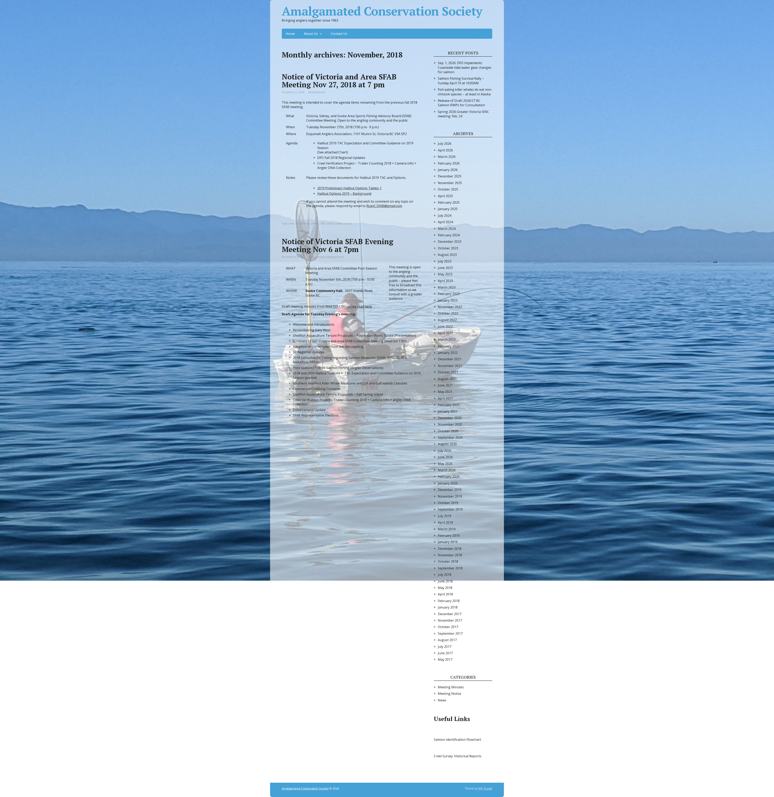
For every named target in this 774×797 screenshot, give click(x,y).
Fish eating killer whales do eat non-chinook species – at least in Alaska (465, 91)
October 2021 (448, 372)
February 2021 (449, 405)
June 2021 (445, 385)
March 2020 (447, 470)
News (442, 700)
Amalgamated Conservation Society (382, 11)
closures (303, 430)
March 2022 (447, 339)
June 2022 (445, 326)
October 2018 (448, 561)
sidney (330, 223)
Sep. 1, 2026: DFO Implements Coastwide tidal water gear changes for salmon (464, 67)
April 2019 (445, 522)
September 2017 (450, 633)
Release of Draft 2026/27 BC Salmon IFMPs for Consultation (461, 102)
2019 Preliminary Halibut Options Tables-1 (349, 188)
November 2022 (450, 307)
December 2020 (449, 418)
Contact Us (339, 33)
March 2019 (447, 529)
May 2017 (445, 659)
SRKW (404, 430)
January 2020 (448, 483)
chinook (293, 430)
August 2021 (447, 379)
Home (290, 33)
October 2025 (448, 189)
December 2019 (449, 490)
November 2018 (450, 555)
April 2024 (445, 222)
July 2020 (444, 450)
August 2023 (447, 254)
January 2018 (448, 607)
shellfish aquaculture (387, 430)
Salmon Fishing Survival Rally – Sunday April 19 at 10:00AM (461, 80)
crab (312, 430)
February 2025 (449, 202)
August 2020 (447, 444)
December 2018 (449, 548)
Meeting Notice (317, 92)
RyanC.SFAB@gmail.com (384, 206)
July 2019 (444, 516)
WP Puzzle (485, 788)
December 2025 (449, 176)
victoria (347, 223)
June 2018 (445, 581)
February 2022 (449, 346)
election (333, 430)
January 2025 (448, 209)
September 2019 (450, 509)
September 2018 (450, 568)
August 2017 (447, 640)
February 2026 (449, 163)
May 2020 (445, 464)
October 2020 (448, 431)
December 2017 (449, 614)
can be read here (359, 306)
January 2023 (448, 300)
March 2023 (447, 287)
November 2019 (450, 496)
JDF (357, 430)
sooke (338, 223)
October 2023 (448, 248)
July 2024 (444, 215)
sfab (322, 223)
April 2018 (445, 594)
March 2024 (447, 228)
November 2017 (450, 620)
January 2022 (448, 352)
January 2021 (448, 411)
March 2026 (447, 156)
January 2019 (448, 542)
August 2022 (447, 320)
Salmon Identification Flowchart (457, 739)
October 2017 (448, 627)
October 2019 (448, 503)
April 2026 (445, 150)
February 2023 (449, 294)
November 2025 (450, 183)
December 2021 (449, 359)
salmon (315, 223)
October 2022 (448, 313)
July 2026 (444, 143)
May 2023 (445, 274)
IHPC (351, 430)
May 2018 (445, 588)
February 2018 (449, 601)
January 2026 (448, 170)
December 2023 (449, 241)
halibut (305, 223)
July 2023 (444, 261)
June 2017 (445, 653)
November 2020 (450, 424)
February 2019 (449, 535)
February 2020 (449, 476)
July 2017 (444, 646)
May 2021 (445, 392)
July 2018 (444, 574)
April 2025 (445, 196)
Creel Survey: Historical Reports (457, 756)
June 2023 (445, 268)
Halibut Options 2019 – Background (344, 193)
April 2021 (445, 398)
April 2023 (445, 281)
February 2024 (449, 235)
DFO (297, 223)
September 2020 (450, 437)
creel (291, 223)
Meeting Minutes (316, 257)
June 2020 (445, 457)
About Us (311, 33)
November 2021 (450, 366)
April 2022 (445, 333)
